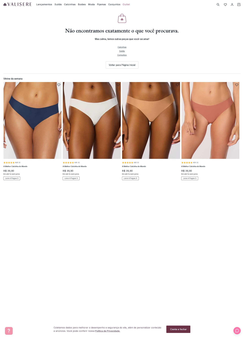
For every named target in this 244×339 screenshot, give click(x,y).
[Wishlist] (225, 4)
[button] (14, 147)
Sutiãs (122, 51)
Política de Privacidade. (107, 331)
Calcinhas (122, 47)
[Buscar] (218, 4)
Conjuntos (122, 55)
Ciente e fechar (178, 329)
